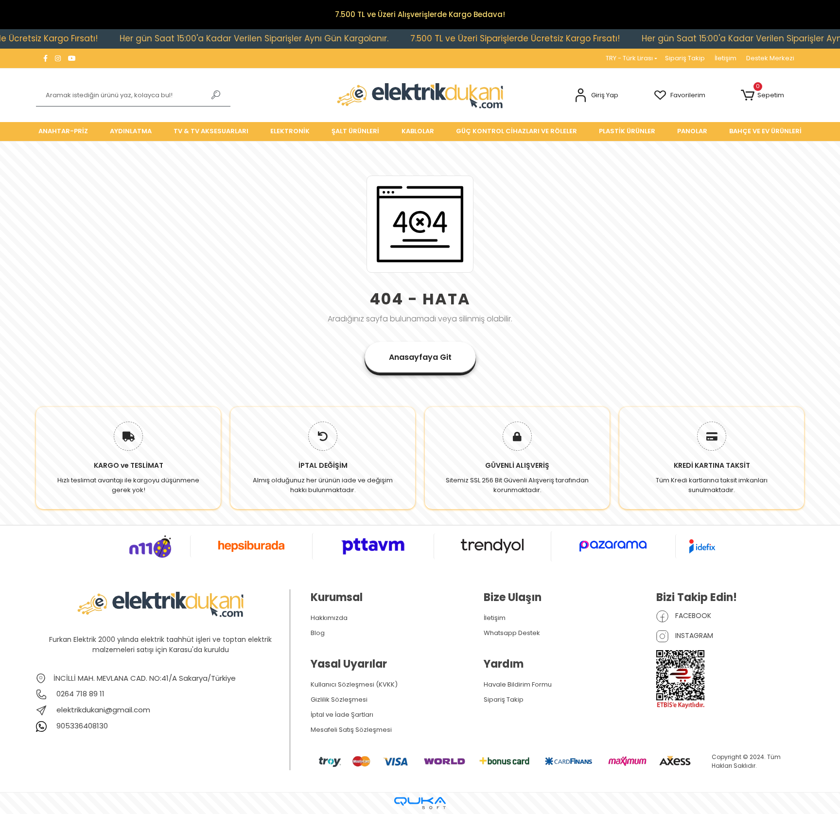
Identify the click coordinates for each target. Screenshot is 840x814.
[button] (596, 95)
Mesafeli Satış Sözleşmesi (351, 729)
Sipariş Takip (685, 58)
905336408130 (81, 726)
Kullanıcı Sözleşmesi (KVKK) (354, 684)
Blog (318, 632)
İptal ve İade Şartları (342, 714)
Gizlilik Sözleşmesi (339, 699)
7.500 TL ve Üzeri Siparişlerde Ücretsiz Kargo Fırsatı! (490, 38)
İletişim (725, 58)
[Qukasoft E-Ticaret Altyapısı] (420, 803)
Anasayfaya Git (420, 357)
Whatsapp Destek (512, 632)
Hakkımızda (329, 617)
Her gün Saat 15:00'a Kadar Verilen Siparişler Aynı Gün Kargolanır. (229, 38)
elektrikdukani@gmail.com (103, 710)
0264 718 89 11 (79, 694)
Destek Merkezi (770, 58)
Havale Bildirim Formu (518, 684)
